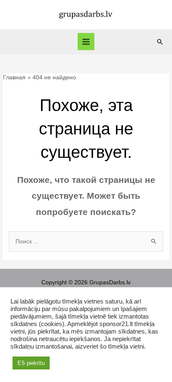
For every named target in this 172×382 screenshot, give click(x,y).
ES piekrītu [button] (31, 363)
